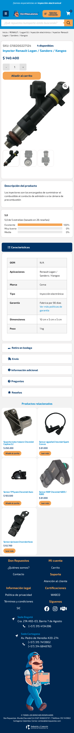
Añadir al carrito (21, 75)
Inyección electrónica (41, 32)
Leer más (45, 453)
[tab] (37, 247)
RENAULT (14, 32)
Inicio (5, 32)
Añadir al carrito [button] (12, 453)
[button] (65, 86)
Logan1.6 (24, 32)
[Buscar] (68, 22)
